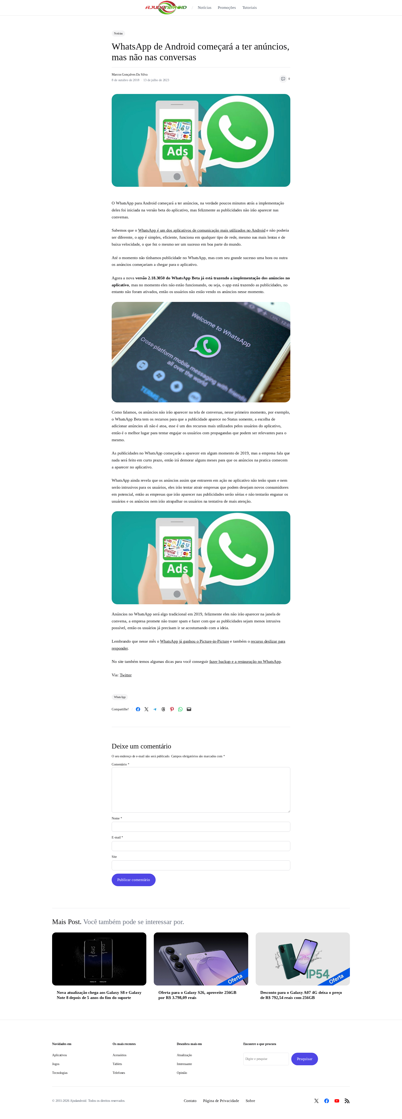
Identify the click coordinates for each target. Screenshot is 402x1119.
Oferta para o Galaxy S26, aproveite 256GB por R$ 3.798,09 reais (197, 995)
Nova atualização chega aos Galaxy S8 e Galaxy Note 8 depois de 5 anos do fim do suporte (99, 995)
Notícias (118, 33)
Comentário (120, 764)
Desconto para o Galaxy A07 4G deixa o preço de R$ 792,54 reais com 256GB (301, 995)
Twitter (126, 675)
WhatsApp (120, 697)
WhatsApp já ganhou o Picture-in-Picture (194, 641)
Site (114, 856)
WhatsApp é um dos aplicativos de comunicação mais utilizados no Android (201, 230)
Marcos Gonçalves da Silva (129, 74)
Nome (117, 818)
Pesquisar (304, 1059)
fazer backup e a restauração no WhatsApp (245, 661)
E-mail (117, 837)
